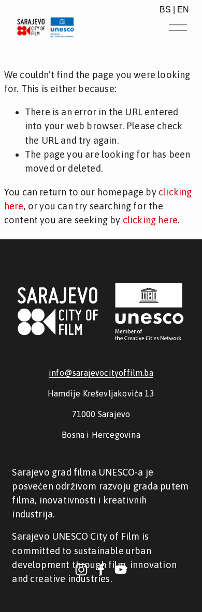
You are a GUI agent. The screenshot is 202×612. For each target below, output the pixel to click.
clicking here (150, 220)
